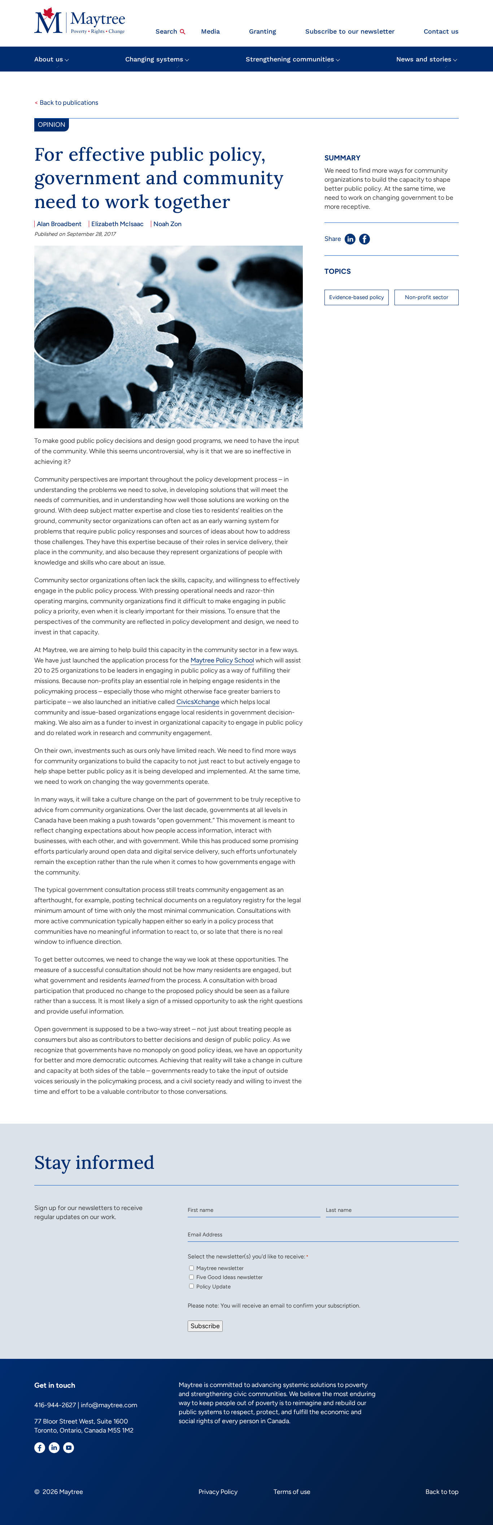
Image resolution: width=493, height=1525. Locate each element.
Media (210, 31)
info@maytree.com (109, 1405)
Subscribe (205, 1326)
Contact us (441, 31)
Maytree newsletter (220, 1268)
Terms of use (292, 1492)
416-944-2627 (55, 1405)
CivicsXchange (197, 702)
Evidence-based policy (356, 297)
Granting (262, 31)
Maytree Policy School (222, 660)
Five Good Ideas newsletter (229, 1277)
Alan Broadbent (59, 224)
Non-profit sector (426, 297)
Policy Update (213, 1286)
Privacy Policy (217, 1492)
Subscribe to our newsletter (349, 31)
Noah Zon (167, 224)
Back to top (442, 1492)
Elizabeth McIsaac (117, 224)
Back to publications (66, 103)
